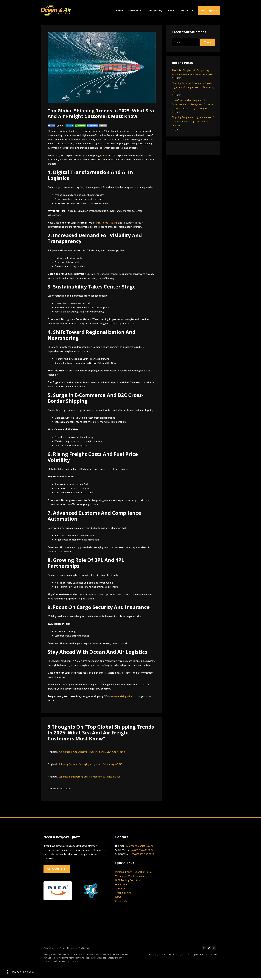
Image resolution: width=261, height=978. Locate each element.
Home (119, 10)
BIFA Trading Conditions (128, 880)
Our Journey (154, 10)
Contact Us (186, 10)
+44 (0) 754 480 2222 (142, 850)
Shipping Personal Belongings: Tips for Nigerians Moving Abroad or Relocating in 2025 (193, 87)
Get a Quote (209, 10)
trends (103, 155)
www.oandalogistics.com (123, 696)
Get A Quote (121, 884)
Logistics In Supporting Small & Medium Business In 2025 (90, 776)
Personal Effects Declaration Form (133, 871)
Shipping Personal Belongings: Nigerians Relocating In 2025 (91, 764)
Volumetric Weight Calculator (131, 875)
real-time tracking (107, 222)
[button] (20, 972)
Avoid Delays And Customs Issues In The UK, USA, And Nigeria (92, 751)
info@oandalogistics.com (139, 845)
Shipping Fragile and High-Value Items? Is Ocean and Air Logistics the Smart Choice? (193, 121)
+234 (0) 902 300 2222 (142, 854)
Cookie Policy (85, 948)
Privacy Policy (49, 948)
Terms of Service (67, 948)
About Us (120, 888)
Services (133, 10)
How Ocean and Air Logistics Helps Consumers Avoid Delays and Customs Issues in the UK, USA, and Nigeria (192, 104)
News (170, 10)
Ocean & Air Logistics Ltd (178, 954)
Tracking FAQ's (123, 892)
